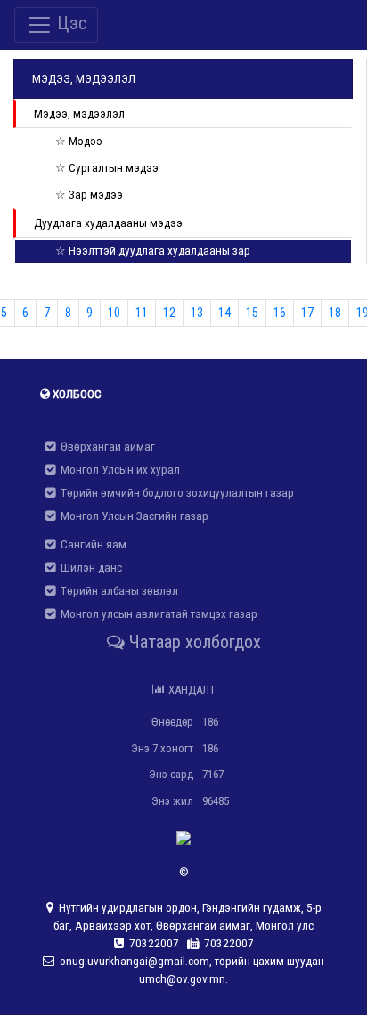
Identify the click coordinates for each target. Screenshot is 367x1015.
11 (141, 312)
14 (224, 312)
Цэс (69, 23)
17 (307, 312)
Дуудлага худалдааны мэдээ (108, 223)
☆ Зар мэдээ (89, 194)
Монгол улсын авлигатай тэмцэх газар (156, 614)
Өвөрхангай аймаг (105, 446)
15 (252, 312)
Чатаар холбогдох (193, 642)
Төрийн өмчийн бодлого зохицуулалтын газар (174, 492)
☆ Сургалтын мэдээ (107, 168)
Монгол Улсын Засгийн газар (131, 516)
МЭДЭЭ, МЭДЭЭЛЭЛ (83, 78)
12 (169, 312)
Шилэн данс (88, 567)
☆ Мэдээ (78, 141)
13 (197, 312)
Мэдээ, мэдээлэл (79, 113)
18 (335, 312)
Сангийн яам (90, 544)
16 (279, 312)
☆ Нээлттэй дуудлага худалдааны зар (152, 250)
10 (114, 312)
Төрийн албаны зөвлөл (116, 590)
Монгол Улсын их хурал (117, 469)
